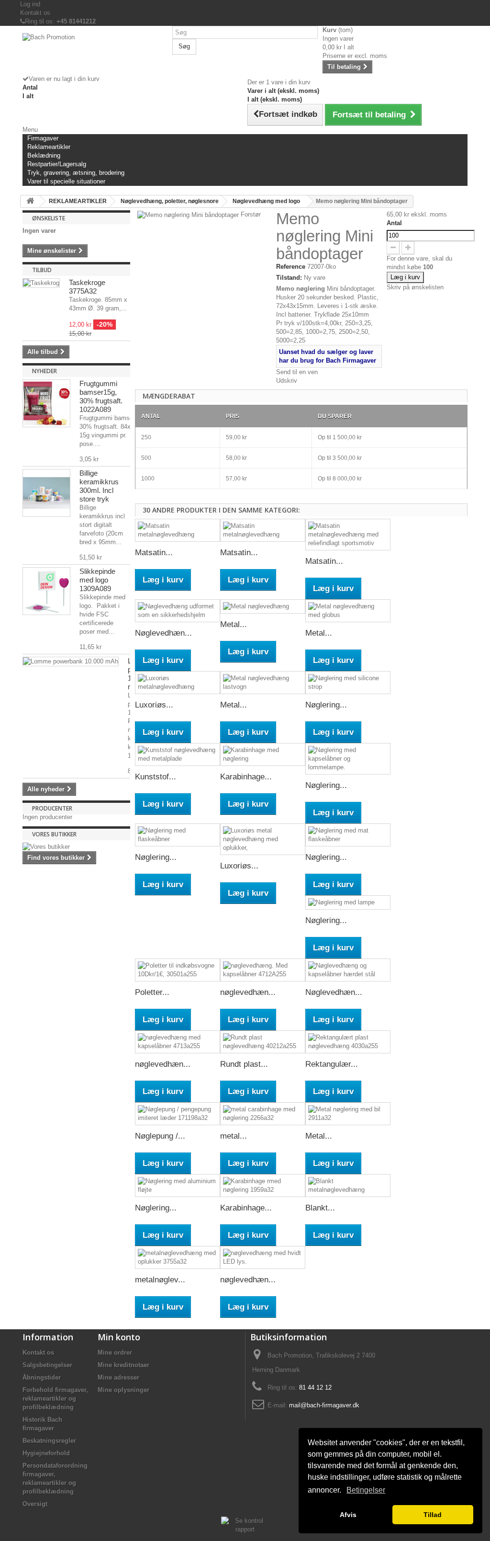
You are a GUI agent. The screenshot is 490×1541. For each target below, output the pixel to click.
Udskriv (286, 380)
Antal (394, 223)
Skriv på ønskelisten (415, 287)
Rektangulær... (331, 1064)
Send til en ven (297, 372)
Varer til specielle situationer (66, 181)
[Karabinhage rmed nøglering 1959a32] (262, 1185)
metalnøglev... (160, 1279)
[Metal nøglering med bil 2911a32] (347, 1113)
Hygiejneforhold (46, 1453)
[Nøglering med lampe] (347, 902)
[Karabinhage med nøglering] (262, 754)
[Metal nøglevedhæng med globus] (347, 610)
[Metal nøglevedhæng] (262, 606)
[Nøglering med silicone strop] (347, 682)
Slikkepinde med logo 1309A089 (97, 580)
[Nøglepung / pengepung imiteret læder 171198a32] (177, 1113)
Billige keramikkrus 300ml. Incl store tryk (99, 486)
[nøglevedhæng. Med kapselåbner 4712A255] (262, 970)
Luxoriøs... (154, 704)
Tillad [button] (432, 1514)
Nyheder (44, 371)
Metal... (233, 624)
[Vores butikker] (76, 847)
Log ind (30, 4)
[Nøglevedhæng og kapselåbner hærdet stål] (347, 970)
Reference (290, 266)
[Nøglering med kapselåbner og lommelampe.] (347, 759)
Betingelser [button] (365, 1490)
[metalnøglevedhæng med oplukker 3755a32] (177, 1257)
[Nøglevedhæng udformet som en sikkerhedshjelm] (177, 610)
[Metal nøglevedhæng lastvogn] (262, 682)
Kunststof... (155, 776)
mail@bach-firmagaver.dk (324, 1405)
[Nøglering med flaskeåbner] (177, 834)
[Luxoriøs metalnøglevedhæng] (177, 682)
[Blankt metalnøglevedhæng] (347, 1185)
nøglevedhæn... (248, 992)
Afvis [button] (348, 1514)
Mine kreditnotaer (123, 1365)
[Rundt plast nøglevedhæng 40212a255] (262, 1041)
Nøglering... (326, 704)
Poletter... (152, 992)
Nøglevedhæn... (163, 633)
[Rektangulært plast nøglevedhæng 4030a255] (347, 1041)
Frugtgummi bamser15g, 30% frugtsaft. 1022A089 (100, 396)
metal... (233, 1136)
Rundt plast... (244, 1064)
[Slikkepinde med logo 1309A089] (46, 591)
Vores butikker (54, 834)
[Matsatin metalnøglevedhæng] (177, 530)
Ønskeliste (48, 218)
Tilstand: (289, 277)
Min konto (119, 1337)
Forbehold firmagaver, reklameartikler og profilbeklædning (55, 1398)
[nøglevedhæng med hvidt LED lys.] (262, 1257)
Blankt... (320, 1207)
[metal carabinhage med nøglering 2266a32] (262, 1113)
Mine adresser (118, 1377)
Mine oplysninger (123, 1389)
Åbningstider (41, 1377)
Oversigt (34, 1503)
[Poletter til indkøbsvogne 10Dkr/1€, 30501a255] (177, 970)
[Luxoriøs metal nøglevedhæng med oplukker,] (262, 839)
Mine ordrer (115, 1352)
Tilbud (42, 270)
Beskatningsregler (49, 1440)
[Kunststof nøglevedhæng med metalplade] (177, 754)
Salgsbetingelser (47, 1365)
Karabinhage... (246, 776)
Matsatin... (154, 552)
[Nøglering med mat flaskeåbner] (347, 834)
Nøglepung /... (160, 1136)
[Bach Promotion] (94, 54)
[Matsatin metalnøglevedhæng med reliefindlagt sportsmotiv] (347, 534)
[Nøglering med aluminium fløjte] (177, 1185)
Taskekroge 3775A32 (87, 286)
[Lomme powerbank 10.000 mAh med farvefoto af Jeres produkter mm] (70, 661)
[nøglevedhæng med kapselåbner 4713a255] (177, 1041)
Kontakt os (35, 12)
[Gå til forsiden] (30, 201)
